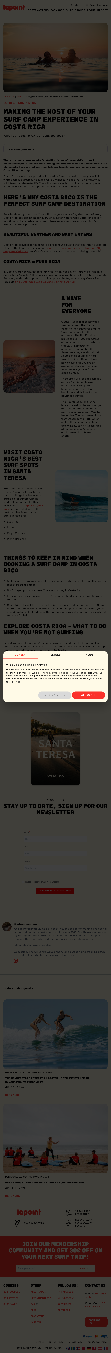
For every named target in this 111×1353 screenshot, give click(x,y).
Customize (53, 695)
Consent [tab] (21, 655)
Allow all (88, 695)
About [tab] (90, 655)
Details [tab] (55, 655)
